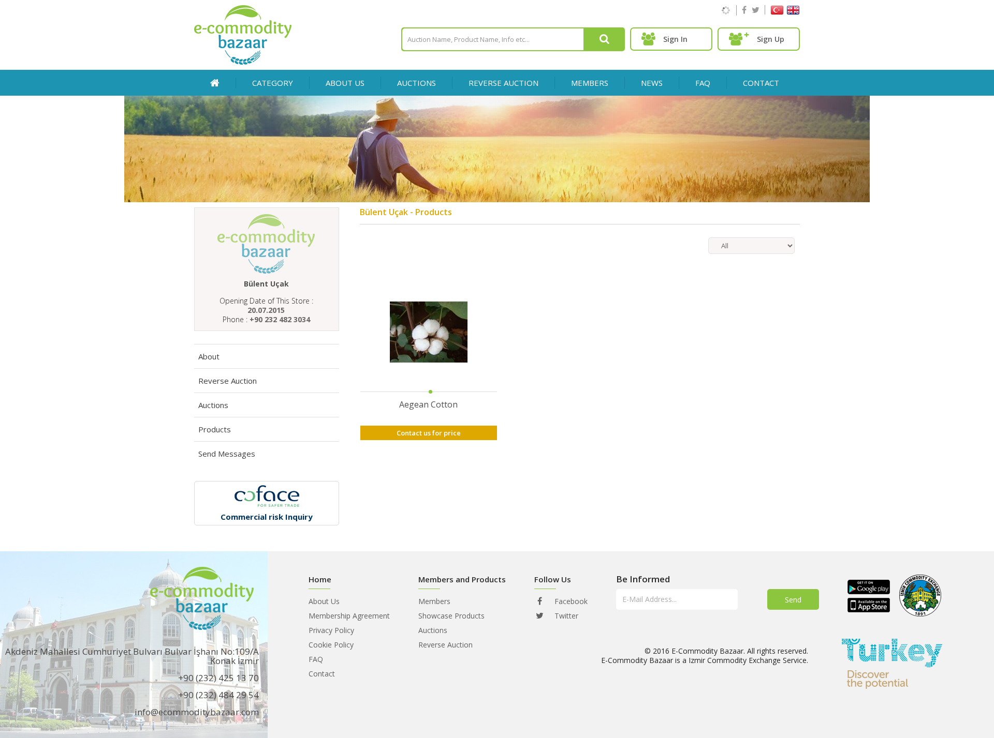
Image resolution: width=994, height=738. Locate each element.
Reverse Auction (227, 380)
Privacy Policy (331, 630)
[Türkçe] (777, 12)
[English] (793, 12)
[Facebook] (744, 10)
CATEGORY (272, 83)
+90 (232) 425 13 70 (218, 678)
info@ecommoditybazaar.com (197, 712)
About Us (345, 83)
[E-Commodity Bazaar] (242, 62)
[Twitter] (755, 10)
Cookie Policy (331, 645)
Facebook (570, 601)
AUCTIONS (416, 83)
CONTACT (761, 83)
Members (434, 601)
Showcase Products (451, 616)
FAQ (702, 83)
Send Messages (226, 453)
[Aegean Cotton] (428, 332)
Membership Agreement (349, 616)
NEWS (652, 83)
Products (214, 429)
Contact (322, 674)
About (209, 356)
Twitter (565, 616)
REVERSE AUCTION (503, 83)
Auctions (213, 405)
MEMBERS (589, 83)
